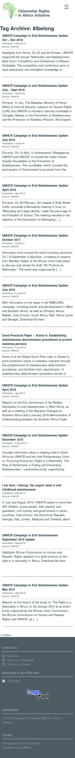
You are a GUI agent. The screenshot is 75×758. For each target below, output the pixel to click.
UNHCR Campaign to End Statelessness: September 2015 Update (30, 537)
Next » (9, 635)
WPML (27, 747)
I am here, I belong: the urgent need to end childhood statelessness (31, 487)
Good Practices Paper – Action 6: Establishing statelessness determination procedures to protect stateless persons (37, 339)
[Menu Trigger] (66, 6)
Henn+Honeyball (30, 743)
